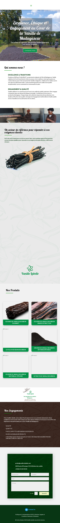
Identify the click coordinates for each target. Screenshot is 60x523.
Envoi (43, 493)
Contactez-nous (30, 50)
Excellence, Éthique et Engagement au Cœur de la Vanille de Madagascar (30, 30)
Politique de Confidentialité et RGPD (24, 514)
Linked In (31, 509)
